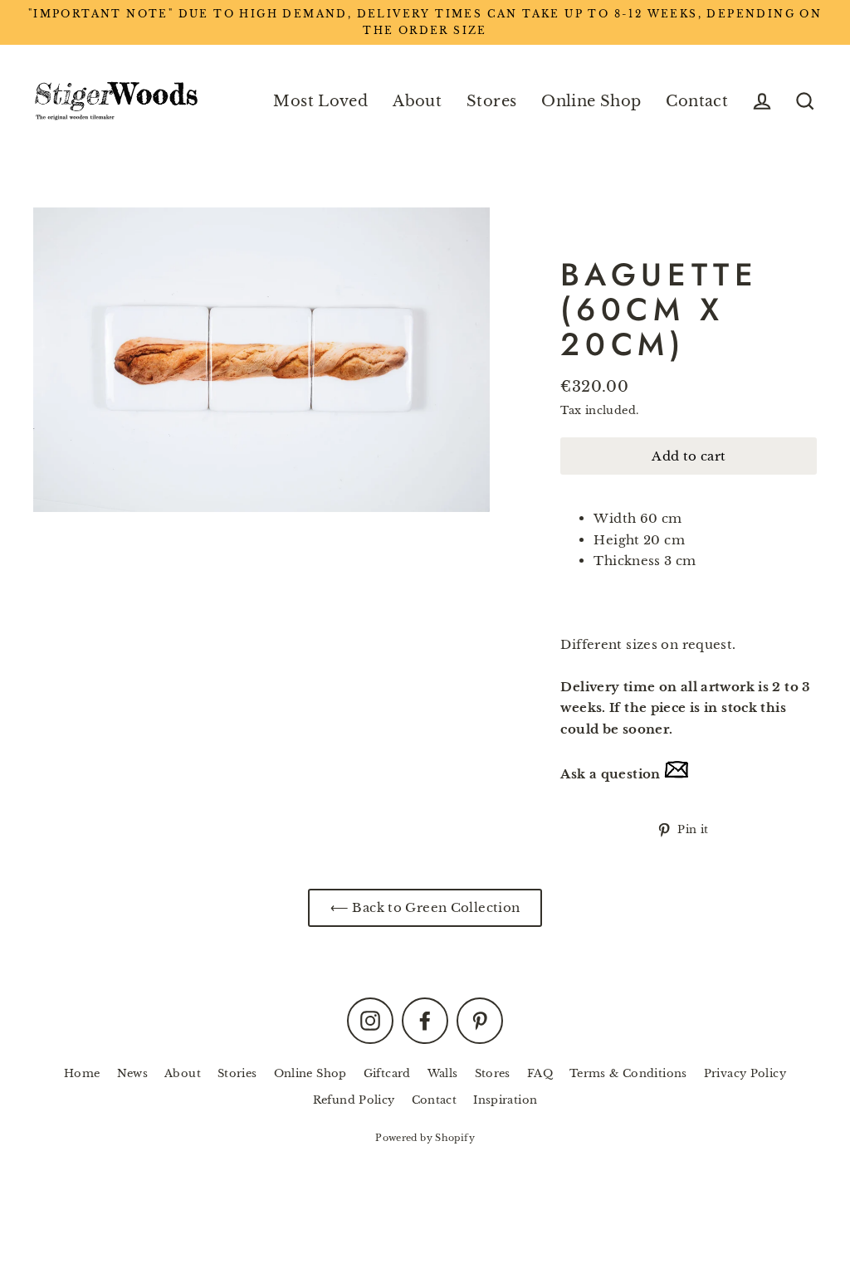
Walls (442, 1073)
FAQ (540, 1073)
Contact (697, 100)
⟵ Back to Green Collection (425, 907)
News (133, 1073)
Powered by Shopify (425, 1138)
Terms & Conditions (628, 1073)
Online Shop (591, 100)
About (417, 100)
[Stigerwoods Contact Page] (676, 774)
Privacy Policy (745, 1073)
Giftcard (387, 1073)
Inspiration (505, 1100)
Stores (491, 100)
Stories (237, 1073)
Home (82, 1073)
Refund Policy (354, 1100)
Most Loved (320, 100)
